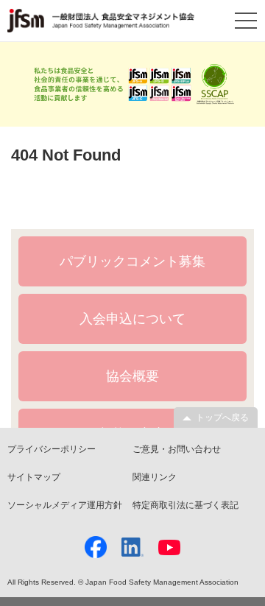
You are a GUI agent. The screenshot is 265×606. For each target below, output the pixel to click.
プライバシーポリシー (51, 449)
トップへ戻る (222, 417)
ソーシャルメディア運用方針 (64, 505)
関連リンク (154, 477)
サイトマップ (33, 477)
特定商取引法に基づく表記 (185, 505)
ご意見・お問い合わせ (176, 449)
